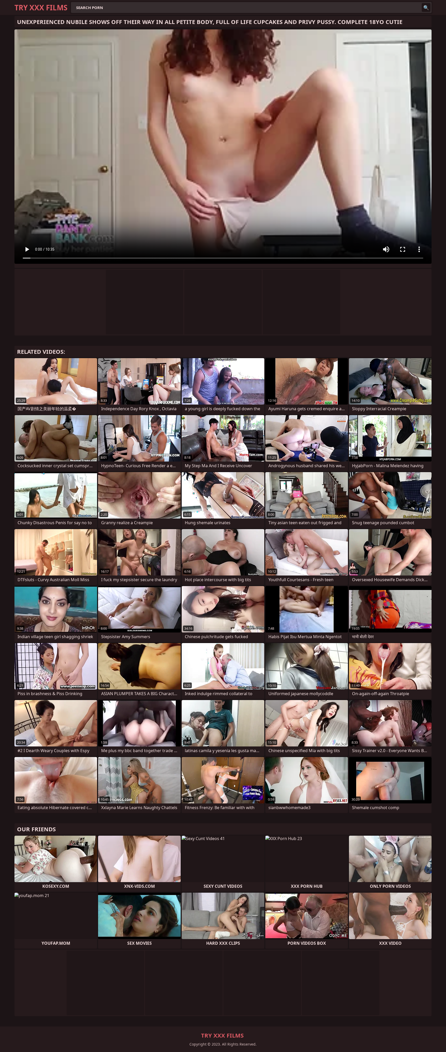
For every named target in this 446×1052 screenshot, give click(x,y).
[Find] (426, 7)
